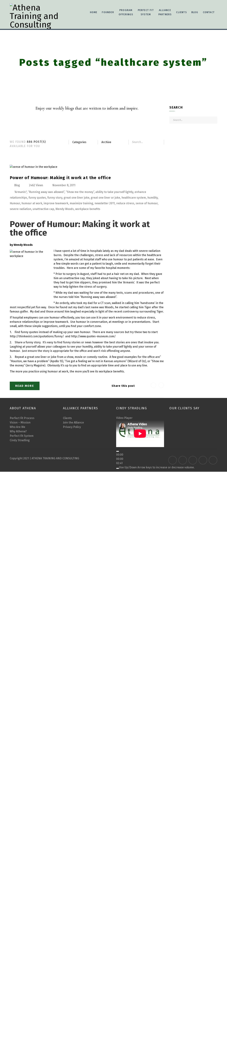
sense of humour (147, 203)
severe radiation (20, 209)
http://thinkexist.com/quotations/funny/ (37, 336)
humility (152, 197)
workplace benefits (87, 209)
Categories (79, 142)
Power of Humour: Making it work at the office (60, 177)
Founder (108, 12)
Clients (67, 418)
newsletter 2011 (105, 203)
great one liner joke (76, 197)
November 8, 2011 (63, 185)
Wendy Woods (65, 209)
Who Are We (17, 427)
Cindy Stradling (20, 440)
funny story (54, 197)
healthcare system (133, 197)
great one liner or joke (105, 197)
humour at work (31, 203)
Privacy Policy (72, 427)
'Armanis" (20, 192)
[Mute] (117, 468)
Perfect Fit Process (22, 418)
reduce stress (125, 203)
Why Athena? (18, 431)
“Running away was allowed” (46, 192)
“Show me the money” (80, 192)
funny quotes (37, 197)
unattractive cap (43, 209)
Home (93, 12)
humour (118, 259)
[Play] (117, 451)
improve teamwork (56, 203)
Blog (194, 12)
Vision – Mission (20, 422)
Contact (209, 12)
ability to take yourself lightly (114, 192)
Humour (15, 203)
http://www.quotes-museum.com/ (93, 336)
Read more (24, 385)
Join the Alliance (73, 422)
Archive (106, 142)
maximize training (81, 203)
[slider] (157, 467)
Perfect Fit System (22, 435)
